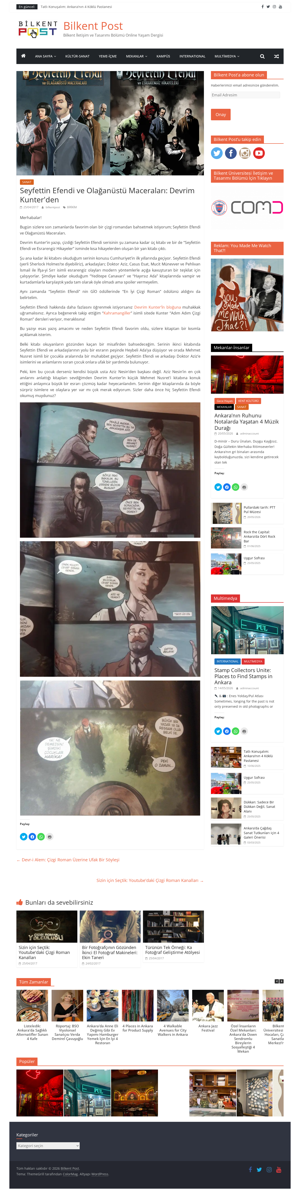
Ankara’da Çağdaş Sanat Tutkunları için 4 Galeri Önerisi (261, 832)
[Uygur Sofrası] (226, 556)
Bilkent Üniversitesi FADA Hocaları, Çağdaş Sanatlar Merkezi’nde (278, 1034)
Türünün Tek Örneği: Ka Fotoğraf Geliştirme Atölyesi (172, 950)
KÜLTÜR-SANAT (77, 56)
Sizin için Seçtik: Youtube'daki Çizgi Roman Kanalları (150, 880)
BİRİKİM (72, 207)
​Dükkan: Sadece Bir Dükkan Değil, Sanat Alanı (259, 806)
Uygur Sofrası (254, 558)
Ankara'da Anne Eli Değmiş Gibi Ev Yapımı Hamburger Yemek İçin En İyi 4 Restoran (102, 1034)
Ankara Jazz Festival (208, 1028)
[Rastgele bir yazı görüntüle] (277, 56)
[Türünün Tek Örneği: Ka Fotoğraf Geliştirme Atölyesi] (173, 913)
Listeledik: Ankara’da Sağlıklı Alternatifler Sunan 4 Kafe (32, 1032)
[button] (281, 981)
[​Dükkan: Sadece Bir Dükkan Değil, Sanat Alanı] (226, 800)
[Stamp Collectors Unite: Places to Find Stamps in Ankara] (247, 608)
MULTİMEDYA (225, 56)
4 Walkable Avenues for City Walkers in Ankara (173, 1030)
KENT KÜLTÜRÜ (248, 401)
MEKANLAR (135, 56)
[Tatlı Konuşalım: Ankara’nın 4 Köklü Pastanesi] (226, 749)
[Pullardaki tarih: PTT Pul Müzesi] (226, 505)
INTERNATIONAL (192, 56)
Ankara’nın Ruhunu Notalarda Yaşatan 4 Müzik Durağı (246, 421)
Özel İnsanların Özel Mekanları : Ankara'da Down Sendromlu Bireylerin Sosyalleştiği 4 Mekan (243, 1039)
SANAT (26, 182)
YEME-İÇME (108, 56)
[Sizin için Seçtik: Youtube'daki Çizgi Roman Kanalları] (46, 913)
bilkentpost (53, 207)
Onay (221, 114)
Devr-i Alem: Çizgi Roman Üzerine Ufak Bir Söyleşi (68, 859)
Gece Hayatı (225, 401)
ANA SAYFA (43, 56)
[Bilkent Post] (23, 56)
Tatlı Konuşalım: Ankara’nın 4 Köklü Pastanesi (76, 6)
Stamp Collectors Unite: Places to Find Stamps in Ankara (243, 676)
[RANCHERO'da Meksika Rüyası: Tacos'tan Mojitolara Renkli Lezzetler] (134, 1095)
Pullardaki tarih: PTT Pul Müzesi (259, 509)
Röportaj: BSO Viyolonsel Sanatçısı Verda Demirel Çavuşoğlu (67, 1032)
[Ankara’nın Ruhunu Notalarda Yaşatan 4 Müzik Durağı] (247, 358)
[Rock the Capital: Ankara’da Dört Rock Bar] (226, 530)
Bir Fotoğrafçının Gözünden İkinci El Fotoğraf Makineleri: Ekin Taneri (110, 952)
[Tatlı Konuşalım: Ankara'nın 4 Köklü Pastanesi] (212, 1095)
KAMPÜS (163, 56)
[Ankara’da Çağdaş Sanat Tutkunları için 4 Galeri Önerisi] (226, 826)
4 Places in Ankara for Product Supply (138, 1028)
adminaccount (249, 433)
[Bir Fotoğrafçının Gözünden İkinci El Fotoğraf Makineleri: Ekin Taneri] (110, 913)
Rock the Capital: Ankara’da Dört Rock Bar (259, 536)
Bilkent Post (93, 25)
